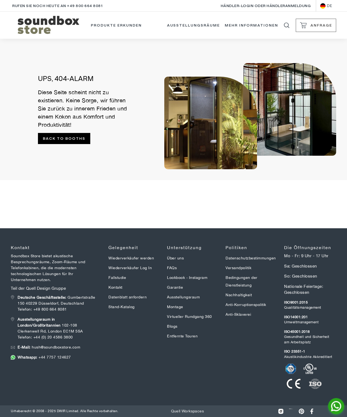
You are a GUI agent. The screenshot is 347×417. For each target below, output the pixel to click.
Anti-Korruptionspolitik (246, 304)
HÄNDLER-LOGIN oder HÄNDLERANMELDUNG (266, 6)
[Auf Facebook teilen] (311, 411)
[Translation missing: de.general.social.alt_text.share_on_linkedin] (291, 411)
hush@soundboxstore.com (49, 347)
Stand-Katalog (121, 307)
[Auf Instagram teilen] (281, 411)
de (329, 6)
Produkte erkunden (116, 25)
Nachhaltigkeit (239, 295)
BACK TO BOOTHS (64, 138)
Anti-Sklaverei (238, 314)
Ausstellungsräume (193, 25)
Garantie (175, 287)
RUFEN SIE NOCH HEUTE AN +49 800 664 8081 (57, 6)
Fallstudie (117, 277)
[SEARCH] (286, 25)
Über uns (175, 258)
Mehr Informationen (251, 25)
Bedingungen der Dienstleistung (242, 281)
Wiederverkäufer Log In (130, 268)
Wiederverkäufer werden (131, 258)
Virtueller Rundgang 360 (189, 316)
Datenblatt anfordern (127, 297)
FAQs (172, 268)
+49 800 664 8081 (50, 309)
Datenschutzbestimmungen (251, 258)
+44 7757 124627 (44, 357)
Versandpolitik (238, 268)
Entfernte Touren (182, 336)
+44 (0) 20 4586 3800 (53, 337)
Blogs (172, 326)
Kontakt (115, 287)
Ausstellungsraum (183, 297)
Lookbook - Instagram (187, 277)
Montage (175, 307)
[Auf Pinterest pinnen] (301, 411)
